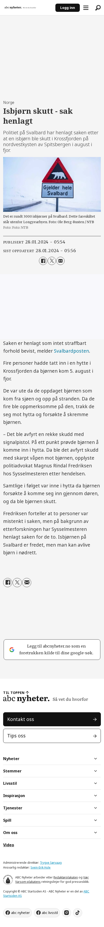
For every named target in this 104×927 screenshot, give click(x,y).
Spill (7, 820)
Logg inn (67, 7)
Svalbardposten (71, 351)
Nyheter (11, 758)
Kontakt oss (20, 719)
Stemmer (12, 771)
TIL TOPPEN (13, 692)
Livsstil (10, 783)
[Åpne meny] (86, 8)
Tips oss (16, 736)
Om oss (10, 832)
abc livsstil (50, 912)
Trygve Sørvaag (51, 863)
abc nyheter (20, 912)
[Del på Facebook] (43, 261)
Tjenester (12, 808)
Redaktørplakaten (65, 877)
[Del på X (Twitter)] (52, 261)
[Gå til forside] (28, 7)
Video (8, 845)
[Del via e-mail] (60, 261)
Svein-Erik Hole (40, 867)
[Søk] (98, 7)
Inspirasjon (14, 795)
